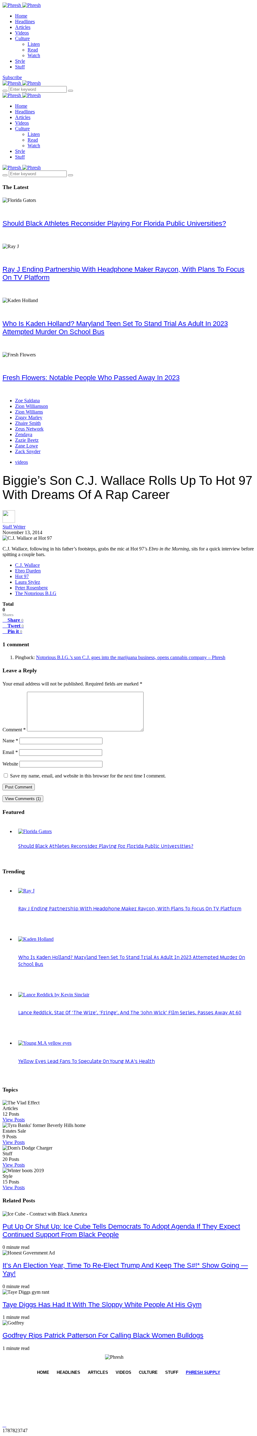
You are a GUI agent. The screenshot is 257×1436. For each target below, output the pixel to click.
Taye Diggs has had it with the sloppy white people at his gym (102, 1305)
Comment (14, 729)
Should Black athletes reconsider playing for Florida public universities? (114, 223)
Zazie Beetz (27, 440)
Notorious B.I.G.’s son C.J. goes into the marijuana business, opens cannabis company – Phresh (130, 657)
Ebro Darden (28, 570)
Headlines (25, 21)
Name (10, 740)
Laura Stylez (27, 582)
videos (21, 462)
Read (33, 49)
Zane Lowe (26, 445)
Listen (34, 44)
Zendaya (23, 434)
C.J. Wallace (27, 565)
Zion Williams (29, 412)
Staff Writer (14, 526)
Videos (22, 32)
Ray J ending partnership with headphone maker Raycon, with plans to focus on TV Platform (129, 908)
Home (21, 16)
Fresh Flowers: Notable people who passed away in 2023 (91, 378)
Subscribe (12, 77)
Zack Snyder (27, 451)
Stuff (20, 66)
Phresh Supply (203, 1372)
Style (20, 61)
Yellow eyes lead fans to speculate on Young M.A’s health (86, 1061)
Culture (22, 38)
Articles (22, 27)
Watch (34, 55)
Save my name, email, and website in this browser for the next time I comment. (88, 775)
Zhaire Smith (28, 423)
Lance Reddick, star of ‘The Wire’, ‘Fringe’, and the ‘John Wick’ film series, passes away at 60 (129, 1012)
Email (10, 752)
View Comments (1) (23, 798)
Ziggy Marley (28, 417)
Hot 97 (22, 576)
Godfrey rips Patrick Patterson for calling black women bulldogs (103, 1335)
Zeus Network (29, 428)
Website (10, 764)
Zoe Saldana (27, 400)
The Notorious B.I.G (35, 593)
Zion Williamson (31, 406)
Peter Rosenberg (31, 587)
